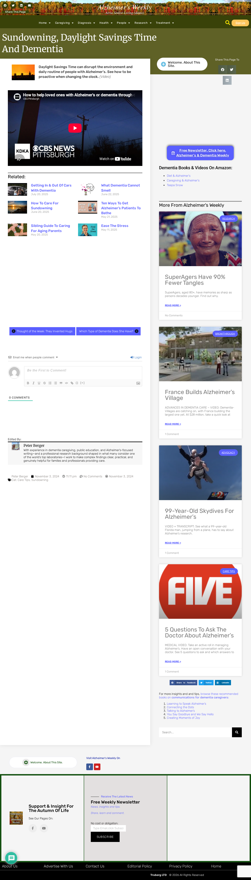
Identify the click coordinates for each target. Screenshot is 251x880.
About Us (9, 866)
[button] (5, 5)
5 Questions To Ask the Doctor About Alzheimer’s (199, 632)
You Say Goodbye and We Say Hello (190, 714)
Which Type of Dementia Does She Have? (106, 331)
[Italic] (33, 383)
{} (77, 382)
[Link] (72, 383)
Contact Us (95, 866)
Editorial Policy (139, 866)
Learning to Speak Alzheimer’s (186, 703)
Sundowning (39, 480)
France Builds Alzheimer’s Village (200, 395)
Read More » (173, 305)
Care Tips (24, 480)
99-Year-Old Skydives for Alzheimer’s (199, 513)
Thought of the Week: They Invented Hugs (44, 331)
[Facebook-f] (89, 767)
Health (104, 23)
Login (138, 357)
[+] (82, 382)
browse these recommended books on (198, 695)
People (121, 23)
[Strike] (44, 383)
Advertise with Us (58, 866)
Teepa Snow (175, 185)
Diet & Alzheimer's (178, 175)
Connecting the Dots (180, 707)
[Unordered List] (55, 383)
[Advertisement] (75, 283)
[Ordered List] (50, 383)
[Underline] (39, 383)
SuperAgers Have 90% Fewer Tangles (195, 279)
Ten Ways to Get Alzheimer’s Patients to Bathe (121, 208)
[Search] (237, 732)
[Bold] (28, 383)
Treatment (163, 23)
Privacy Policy (180, 866)
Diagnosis (84, 23)
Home (43, 23)
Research (141, 23)
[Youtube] (97, 767)
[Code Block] (66, 383)
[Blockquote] (61, 383)
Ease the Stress (114, 226)
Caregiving (62, 23)
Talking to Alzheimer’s (181, 711)
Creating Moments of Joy (183, 718)
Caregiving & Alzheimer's (183, 180)
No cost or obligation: (104, 823)
